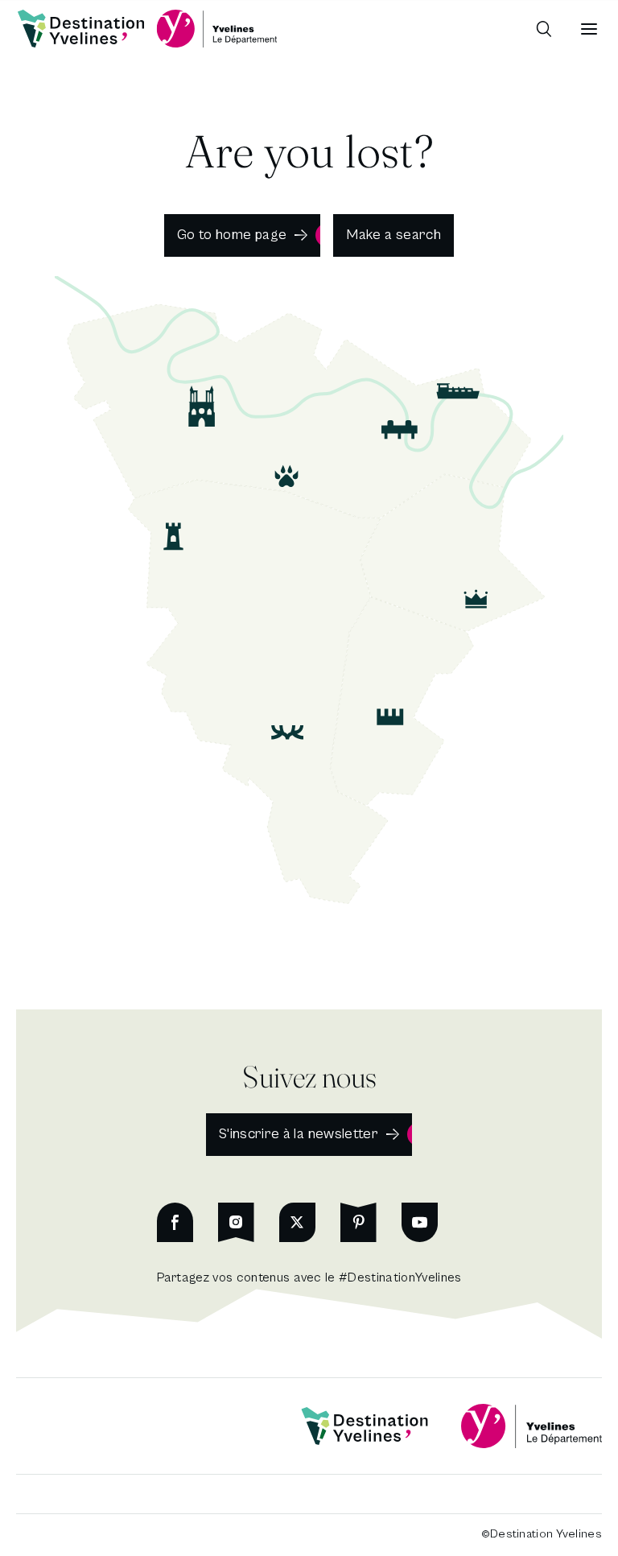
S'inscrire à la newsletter (298, 1133)
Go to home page (231, 234)
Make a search (393, 234)
